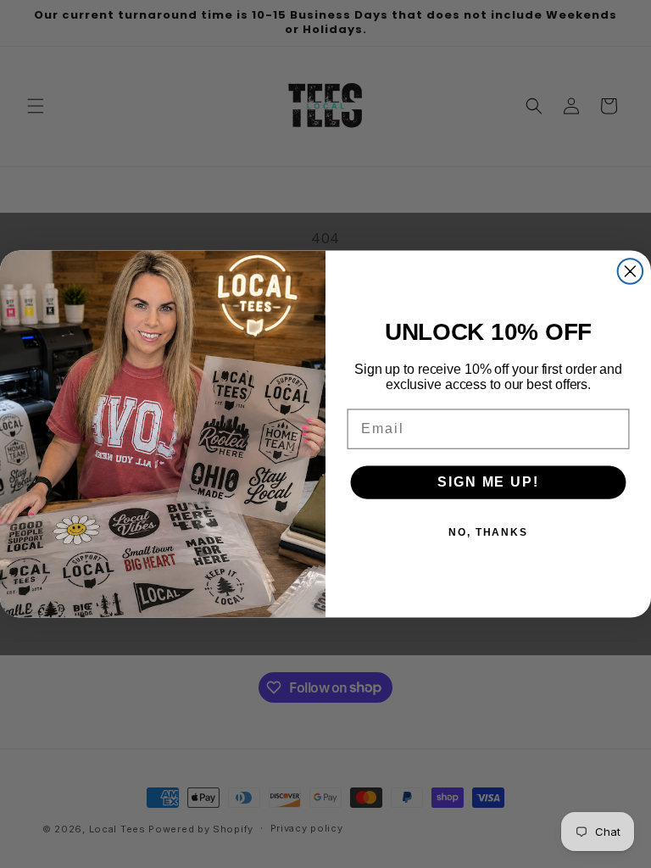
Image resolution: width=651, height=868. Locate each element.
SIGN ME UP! (487, 482)
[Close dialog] (630, 271)
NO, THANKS (488, 532)
